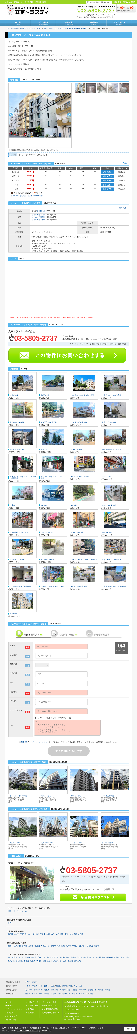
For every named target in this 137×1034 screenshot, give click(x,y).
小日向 (80, 934)
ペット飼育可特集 (49, 1002)
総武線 (100, 990)
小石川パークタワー (16, 843)
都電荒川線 (92, 990)
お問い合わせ (33, 1002)
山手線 (74, 990)
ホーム (9, 1002)
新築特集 (31, 1013)
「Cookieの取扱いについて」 (27, 1031)
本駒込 (16, 934)
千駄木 (42, 934)
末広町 (70, 961)
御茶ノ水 (11, 961)
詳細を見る (107, 172)
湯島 (62, 934)
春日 (43, 220)
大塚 (33, 934)
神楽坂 (98, 957)
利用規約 (24, 742)
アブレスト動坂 (76, 796)
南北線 (46, 990)
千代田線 (82, 990)
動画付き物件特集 (49, 1006)
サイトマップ (11, 1016)
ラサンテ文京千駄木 (47, 843)
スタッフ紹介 (33, 1006)
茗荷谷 (42, 217)
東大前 (68, 946)
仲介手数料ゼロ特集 (50, 1009)
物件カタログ (11, 1020)
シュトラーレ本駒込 (77, 843)
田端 (44, 961)
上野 (65, 961)
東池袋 (32, 961)
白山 (43, 211)
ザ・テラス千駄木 (107, 843)
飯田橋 (81, 946)
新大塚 (24, 946)
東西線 (107, 990)
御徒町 (49, 961)
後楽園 (37, 946)
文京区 (39, 211)
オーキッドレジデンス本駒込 (18, 796)
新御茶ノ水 (57, 961)
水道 (66, 934)
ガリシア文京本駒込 (108, 796)
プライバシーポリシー (40, 742)
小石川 (10, 934)
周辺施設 (31, 1009)
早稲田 (26, 961)
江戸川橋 (17, 946)
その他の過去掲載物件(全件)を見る (26, 193)
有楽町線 (54, 990)
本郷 (48, 934)
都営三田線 (36, 215)
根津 (58, 946)
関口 (37, 934)
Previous (11, 114)
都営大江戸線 (65, 990)
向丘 (57, 934)
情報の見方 (123, 208)
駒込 (118, 957)
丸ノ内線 (35, 217)
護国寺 (10, 946)
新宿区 (10, 923)
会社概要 (9, 1006)
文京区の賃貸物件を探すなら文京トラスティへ (86, 1002)
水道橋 (96, 946)
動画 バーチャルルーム (17, 911)
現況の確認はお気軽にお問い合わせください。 (29, 196)
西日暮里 (19, 961)
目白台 (27, 934)
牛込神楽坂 (110, 957)
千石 (22, 934)
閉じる (129, 1029)
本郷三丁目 (45, 946)
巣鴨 (103, 957)
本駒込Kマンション (46, 796)
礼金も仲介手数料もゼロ (51, 1013)
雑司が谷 (77, 961)
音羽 (75, 934)
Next (69, 114)
